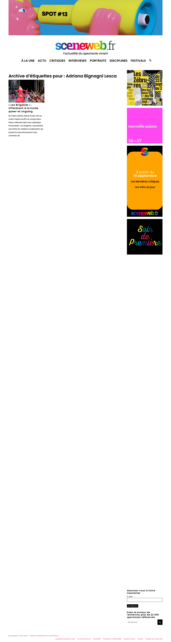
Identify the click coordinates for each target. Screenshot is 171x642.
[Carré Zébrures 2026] (144, 105)
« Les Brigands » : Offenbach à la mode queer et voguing (23, 108)
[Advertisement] (144, 294)
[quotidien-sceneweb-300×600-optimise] (144, 216)
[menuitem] (28, 61)
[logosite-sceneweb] (85, 47)
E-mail (130, 596)
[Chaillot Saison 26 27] (144, 143)
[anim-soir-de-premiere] (144, 254)
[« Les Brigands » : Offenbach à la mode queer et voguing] (26, 91)
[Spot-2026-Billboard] (85, 34)
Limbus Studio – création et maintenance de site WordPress (38, 636)
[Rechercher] (149, 61)
